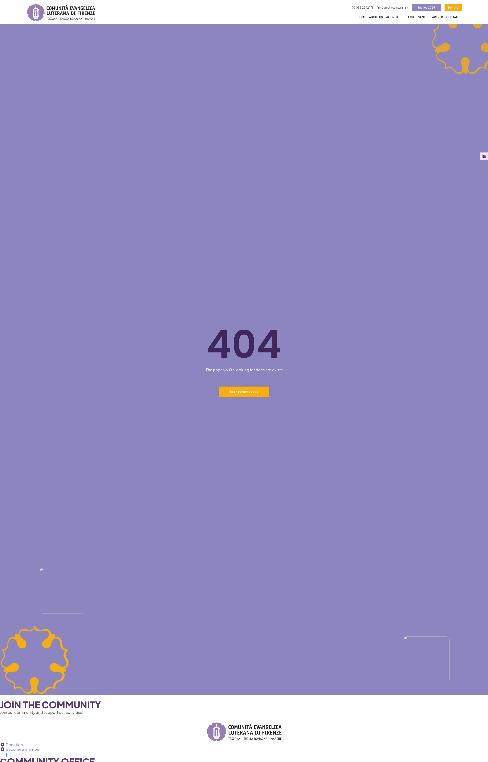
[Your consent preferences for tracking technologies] (6, 755)
